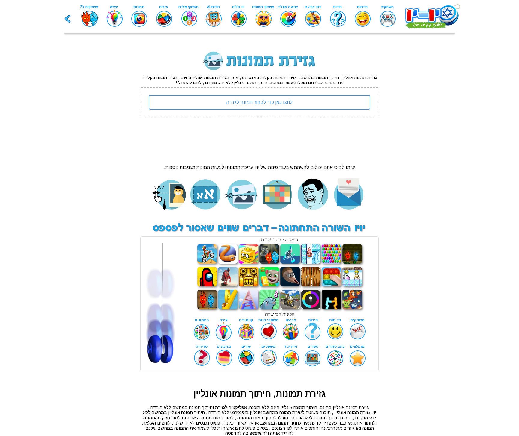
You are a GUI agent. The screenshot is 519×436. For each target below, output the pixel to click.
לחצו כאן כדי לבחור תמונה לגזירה (259, 102)
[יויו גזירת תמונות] (259, 58)
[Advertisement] (75, 138)
